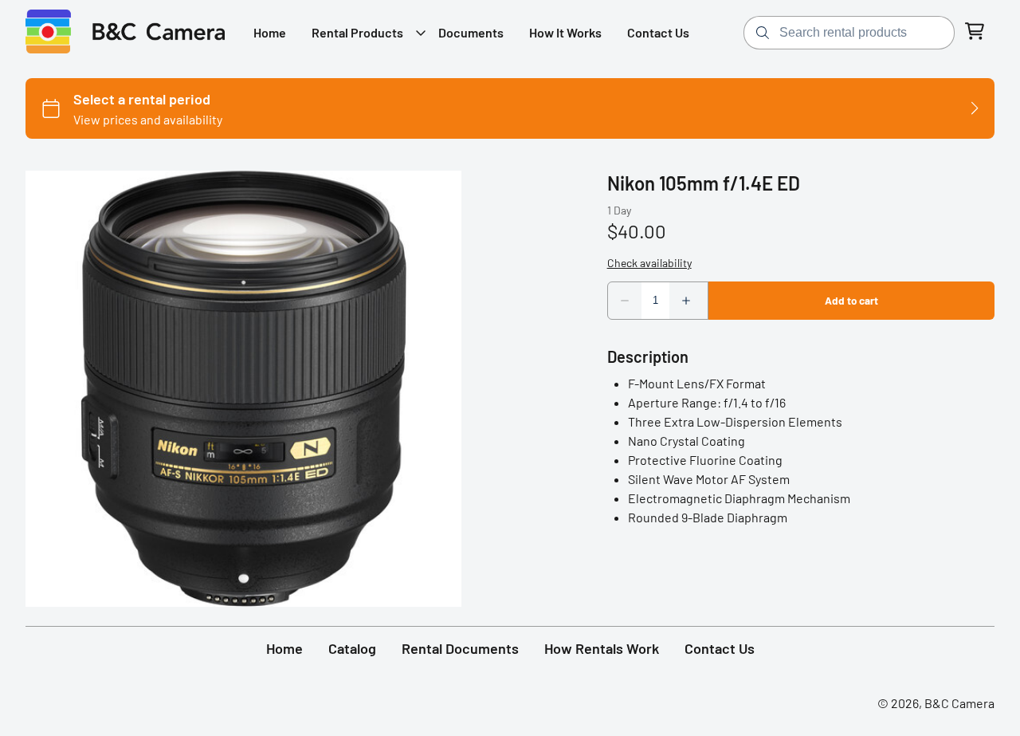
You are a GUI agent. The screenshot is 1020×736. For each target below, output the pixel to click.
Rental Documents (460, 648)
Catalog (352, 648)
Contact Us (720, 648)
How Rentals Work (601, 648)
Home (284, 648)
